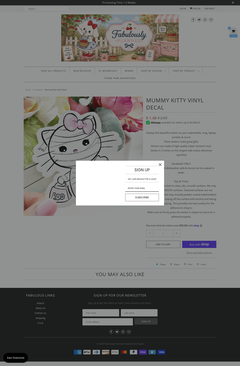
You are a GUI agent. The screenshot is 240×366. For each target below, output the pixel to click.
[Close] (160, 165)
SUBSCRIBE (142, 197)
